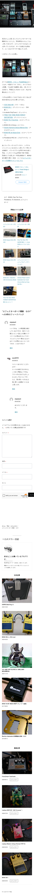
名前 (4, 461)
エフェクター (13, 16)
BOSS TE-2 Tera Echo (11, 120)
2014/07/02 (17, 401)
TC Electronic (16, 200)
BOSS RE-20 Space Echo (12, 133)
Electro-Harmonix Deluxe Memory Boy (16, 128)
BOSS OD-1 (5, 877)
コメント (5, 433)
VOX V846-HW (9, 105)
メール (4, 472)
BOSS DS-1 (8, 107)
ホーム (3, 526)
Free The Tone (17, 197)
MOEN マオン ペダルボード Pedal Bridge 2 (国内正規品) (22, 169)
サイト (4, 483)
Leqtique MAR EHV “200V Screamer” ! (12, 810)
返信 (11, 348)
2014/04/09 (12, 324)
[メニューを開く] (30, 4)
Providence (7, 200)
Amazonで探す (22, 182)
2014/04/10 (15, 360)
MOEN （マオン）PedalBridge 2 (18, 82)
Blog (8, 526)
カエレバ (24, 175)
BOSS (10, 197)
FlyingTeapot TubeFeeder (9, 776)
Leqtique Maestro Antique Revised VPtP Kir (13, 844)
